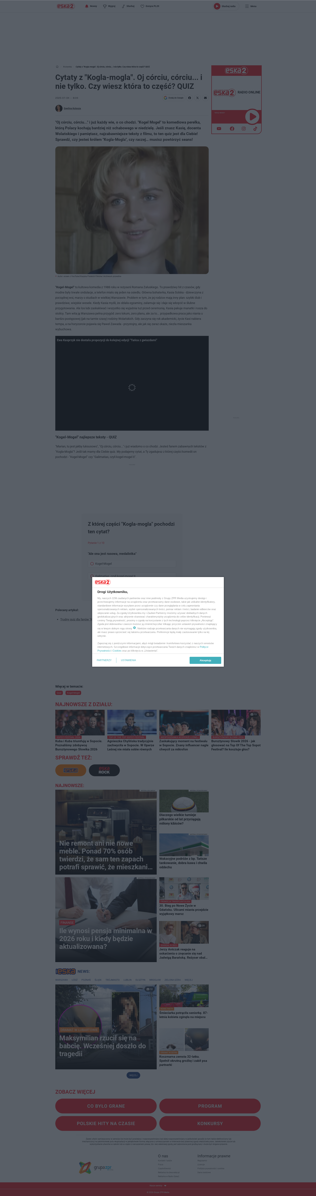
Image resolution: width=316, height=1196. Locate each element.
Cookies (117, 650)
